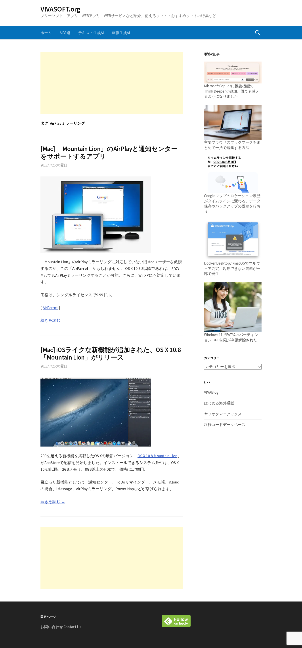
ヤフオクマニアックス (223, 414)
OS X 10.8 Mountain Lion (157, 455)
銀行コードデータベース (224, 424)
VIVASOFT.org (60, 9)
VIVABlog (211, 392)
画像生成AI (121, 32)
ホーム (46, 32)
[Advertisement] (111, 83)
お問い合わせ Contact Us (60, 626)
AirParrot (50, 307)
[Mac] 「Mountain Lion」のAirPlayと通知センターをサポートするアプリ (109, 153)
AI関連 (65, 32)
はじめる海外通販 (219, 403)
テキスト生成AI (91, 32)
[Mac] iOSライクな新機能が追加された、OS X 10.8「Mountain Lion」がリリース (110, 354)
